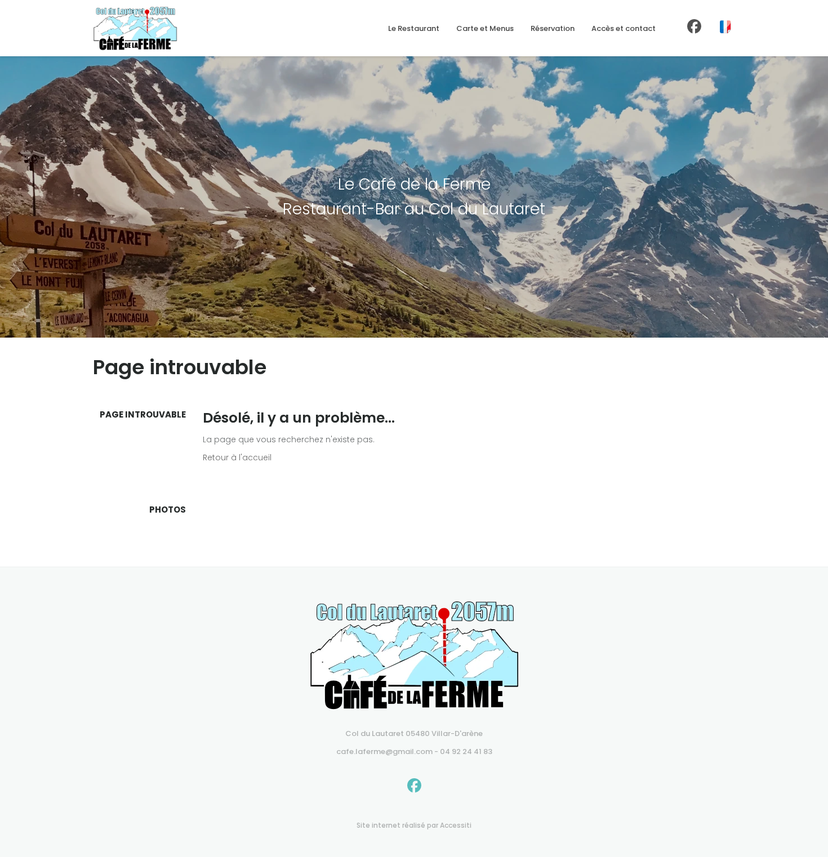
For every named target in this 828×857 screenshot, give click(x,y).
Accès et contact (623, 28)
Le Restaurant (413, 28)
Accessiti (455, 825)
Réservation (553, 28)
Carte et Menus (485, 28)
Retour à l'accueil (237, 457)
